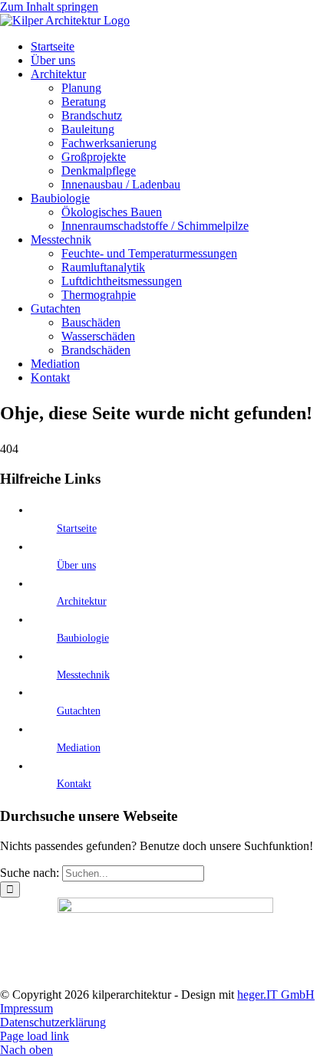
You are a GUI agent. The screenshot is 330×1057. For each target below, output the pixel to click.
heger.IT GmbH (276, 994)
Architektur (82, 601)
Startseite (77, 528)
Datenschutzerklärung (53, 1022)
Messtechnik (83, 675)
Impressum (26, 1008)
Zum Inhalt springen (49, 6)
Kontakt (74, 783)
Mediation (79, 747)
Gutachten (79, 711)
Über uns (76, 565)
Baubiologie (83, 638)
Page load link (34, 1035)
